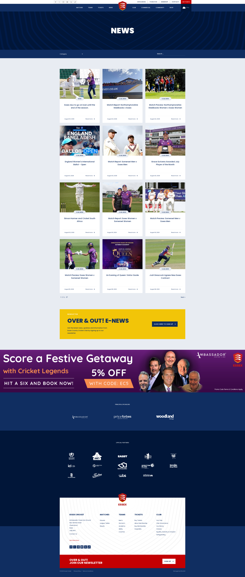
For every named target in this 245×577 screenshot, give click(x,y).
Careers (159, 529)
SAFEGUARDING (141, 2)
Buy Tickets (138, 520)
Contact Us (73, 534)
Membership (164, 2)
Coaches (122, 532)
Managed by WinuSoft (179, 571)
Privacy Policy (77, 571)
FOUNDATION (153, 2)
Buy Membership (140, 526)
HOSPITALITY (175, 2)
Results (102, 526)
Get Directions (74, 540)
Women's (122, 523)
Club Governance (162, 523)
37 (67, 297)
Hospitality (138, 529)
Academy (122, 526)
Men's (121, 520)
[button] (79, 7)
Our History (160, 526)
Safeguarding (160, 535)
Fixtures (102, 520)
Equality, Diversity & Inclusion (166, 532)
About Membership (141, 523)
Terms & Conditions (88, 571)
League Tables (105, 523)
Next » (183, 297)
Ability (121, 529)
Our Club (159, 520)
